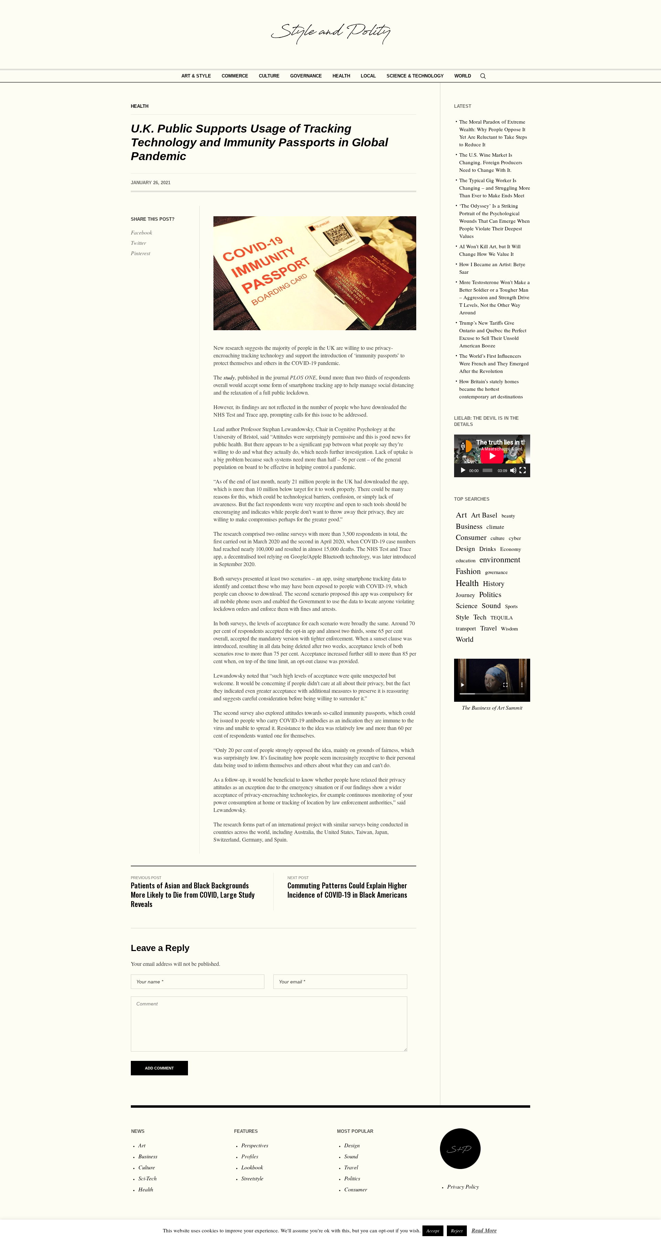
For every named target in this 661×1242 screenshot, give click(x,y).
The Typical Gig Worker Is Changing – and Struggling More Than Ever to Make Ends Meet (494, 188)
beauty (508, 515)
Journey (465, 595)
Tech (479, 617)
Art (461, 514)
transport (466, 628)
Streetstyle (252, 1178)
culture (498, 538)
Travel (488, 628)
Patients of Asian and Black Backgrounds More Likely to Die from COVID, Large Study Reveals (193, 894)
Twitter (138, 242)
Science (467, 605)
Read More (484, 1230)
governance (496, 572)
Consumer (471, 537)
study (229, 377)
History (493, 583)
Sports (511, 606)
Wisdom (509, 628)
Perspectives (254, 1145)
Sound (491, 605)
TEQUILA (502, 617)
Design (465, 548)
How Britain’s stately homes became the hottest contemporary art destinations (491, 389)
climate (495, 527)
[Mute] (513, 470)
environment (500, 559)
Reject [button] (457, 1231)
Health (139, 106)
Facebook (141, 232)
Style (462, 616)
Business (469, 526)
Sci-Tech (147, 1178)
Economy (510, 548)
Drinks (487, 548)
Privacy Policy (463, 1186)
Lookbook (252, 1167)
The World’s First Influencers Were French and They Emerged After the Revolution (494, 363)
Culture (146, 1167)
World (464, 639)
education (465, 560)
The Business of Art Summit (492, 707)
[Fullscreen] (522, 470)
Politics (490, 594)
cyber (515, 537)
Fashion (468, 571)
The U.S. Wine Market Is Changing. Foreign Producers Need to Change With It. (490, 162)
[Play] (463, 470)
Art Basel (484, 515)
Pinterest (140, 253)
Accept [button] (433, 1231)
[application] (492, 456)
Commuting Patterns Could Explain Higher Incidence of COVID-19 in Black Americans (347, 890)
